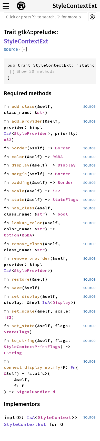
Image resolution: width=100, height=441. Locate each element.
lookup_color (27, 222)
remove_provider (31, 258)
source (11, 49)
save (17, 287)
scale (18, 190)
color (18, 156)
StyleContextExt (75, 5)
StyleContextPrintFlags (32, 346)
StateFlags (65, 199)
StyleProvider (30, 133)
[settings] (92, 17)
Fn (73, 367)
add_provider (27, 121)
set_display (26, 296)
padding (20, 182)
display (20, 165)
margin (19, 173)
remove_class (27, 243)
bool (63, 214)
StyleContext (55, 417)
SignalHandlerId (36, 391)
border (19, 147)
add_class (23, 106)
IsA (8, 133)
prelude (44, 32)
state (18, 199)
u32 (8, 139)
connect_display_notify (32, 367)
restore (20, 279)
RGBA (58, 156)
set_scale (23, 311)
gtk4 (24, 32)
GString (13, 352)
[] (24, 49)
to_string (23, 340)
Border (63, 147)
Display (67, 165)
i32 (56, 190)
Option (11, 234)
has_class (23, 207)
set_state (23, 325)
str (41, 112)
